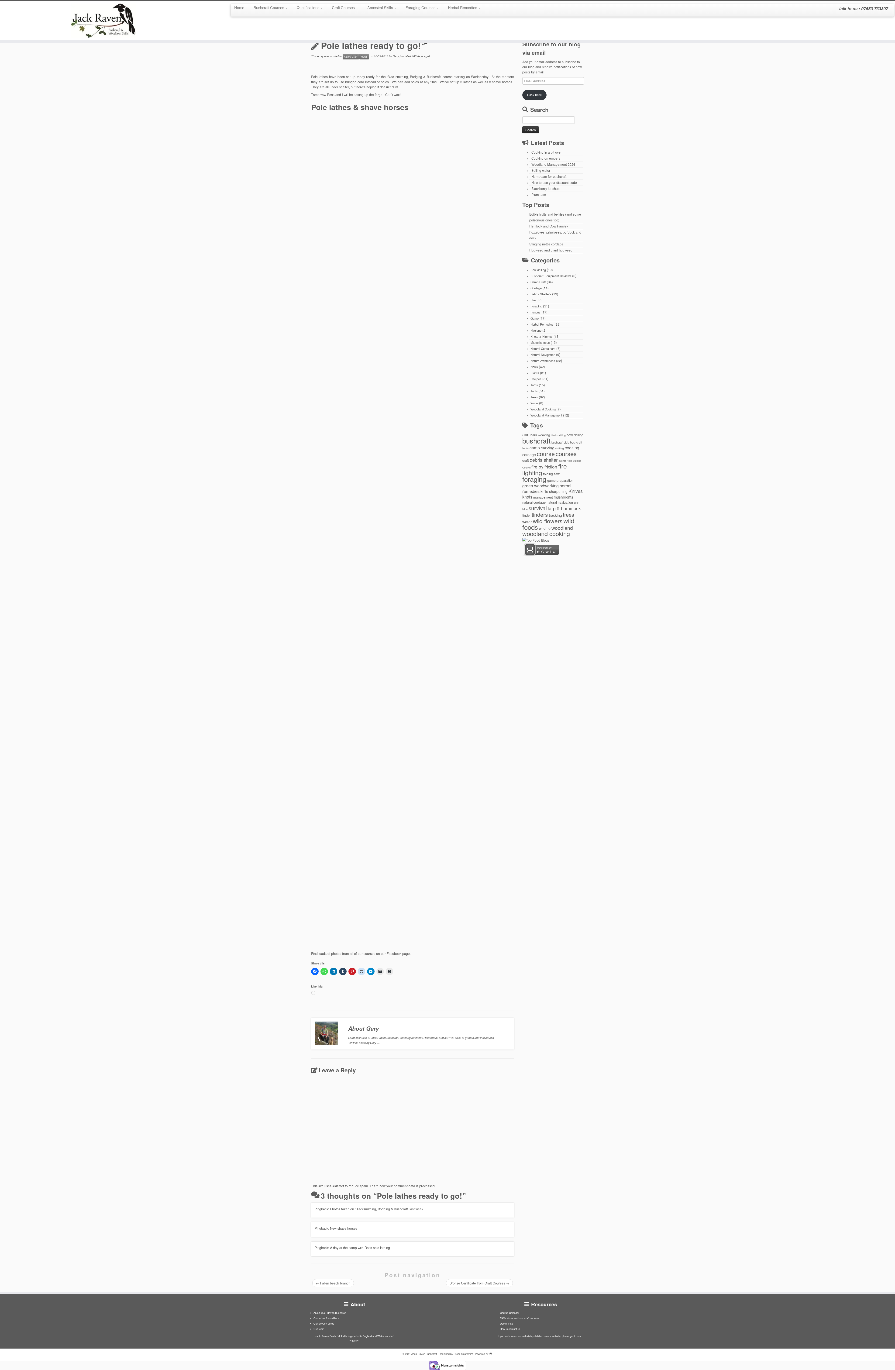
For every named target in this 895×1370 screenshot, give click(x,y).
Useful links (506, 1323)
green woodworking (540, 486)
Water (534, 403)
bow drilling (575, 434)
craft (525, 460)
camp (535, 448)
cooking (572, 447)
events (562, 460)
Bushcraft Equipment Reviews (550, 276)
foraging (534, 479)
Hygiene (535, 330)
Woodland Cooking (543, 409)
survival (538, 508)
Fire (533, 300)
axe (526, 434)
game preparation (560, 480)
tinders (540, 514)
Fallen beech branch (333, 1283)
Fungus (535, 312)
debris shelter (544, 459)
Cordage (536, 288)
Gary (396, 56)
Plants (534, 373)
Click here (534, 95)
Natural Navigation (542, 354)
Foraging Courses (421, 7)
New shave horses (343, 1228)
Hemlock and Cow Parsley (548, 226)
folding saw (551, 474)
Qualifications (308, 7)
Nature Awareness (542, 360)
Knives (575, 491)
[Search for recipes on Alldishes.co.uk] (535, 539)
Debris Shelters (540, 294)
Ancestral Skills (380, 7)
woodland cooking (546, 533)
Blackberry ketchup (545, 188)
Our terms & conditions (326, 1318)
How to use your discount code (554, 182)
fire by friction (544, 466)
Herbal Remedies (463, 7)
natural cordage (534, 502)
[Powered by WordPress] (490, 1352)
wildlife (545, 528)
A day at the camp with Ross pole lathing (360, 1247)
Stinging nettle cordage (546, 244)
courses (566, 453)
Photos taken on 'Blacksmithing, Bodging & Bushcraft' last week (376, 1209)
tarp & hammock (564, 508)
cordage (529, 454)
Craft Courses (344, 7)
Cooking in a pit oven (546, 152)
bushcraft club (560, 442)
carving (547, 448)
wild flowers (547, 521)
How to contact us (510, 1329)
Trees (534, 397)
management (543, 497)
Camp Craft (350, 56)
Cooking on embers (545, 158)
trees (568, 514)
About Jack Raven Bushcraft (329, 1313)
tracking (555, 515)
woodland (562, 527)
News (364, 56)
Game (534, 318)
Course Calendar (509, 1313)
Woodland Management (546, 415)
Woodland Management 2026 (553, 164)
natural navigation (560, 502)
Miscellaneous (540, 342)
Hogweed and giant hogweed (550, 250)
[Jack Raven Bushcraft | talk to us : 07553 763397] (103, 20)
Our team (318, 1329)
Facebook (394, 953)
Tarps (534, 385)
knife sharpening (554, 491)
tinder (526, 515)
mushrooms (563, 496)
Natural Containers (542, 348)
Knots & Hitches (541, 336)
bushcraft (536, 440)
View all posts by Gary (364, 1043)
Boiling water (540, 170)
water (527, 521)
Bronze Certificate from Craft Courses (479, 1283)
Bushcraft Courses (269, 7)
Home (239, 7)
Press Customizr (463, 1354)
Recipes (535, 379)
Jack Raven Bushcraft (424, 1354)
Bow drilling (538, 270)
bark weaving (540, 435)
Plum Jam (538, 194)
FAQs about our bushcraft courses (519, 1318)
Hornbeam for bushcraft (549, 176)
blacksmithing (558, 435)
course (546, 453)
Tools (534, 391)
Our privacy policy (323, 1323)
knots (527, 497)
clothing (559, 448)
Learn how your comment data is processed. (403, 1186)
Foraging (536, 306)
